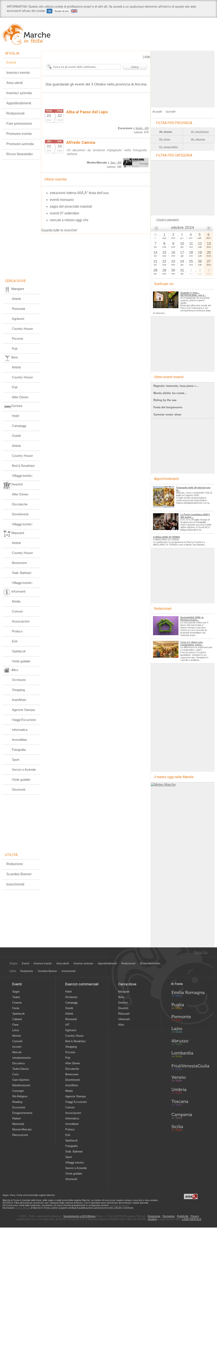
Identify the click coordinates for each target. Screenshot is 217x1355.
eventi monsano (62, 199)
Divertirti (123, 1008)
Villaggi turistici (22, 475)
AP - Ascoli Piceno (200, 131)
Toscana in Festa (190, 1103)
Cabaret (17, 1019)
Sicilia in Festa (190, 1128)
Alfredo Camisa (80, 142)
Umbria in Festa (190, 1091)
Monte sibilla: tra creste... (170, 393)
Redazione (14, 864)
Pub (14, 348)
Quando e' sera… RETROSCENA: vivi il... (193, 293)
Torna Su (200, 952)
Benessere (19, 563)
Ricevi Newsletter (19, 154)
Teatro (16, 997)
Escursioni (18, 1107)
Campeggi (19, 426)
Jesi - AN (115, 162)
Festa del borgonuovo (167, 407)
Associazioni (20, 621)
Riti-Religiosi (20, 1096)
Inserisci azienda (19, 93)
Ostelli (16, 436)
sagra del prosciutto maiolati (71, 206)
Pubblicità (182, 1216)
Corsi (15, 1074)
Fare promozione (19, 123)
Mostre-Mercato (22, 1129)
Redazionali (15, 113)
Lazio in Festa (190, 1031)
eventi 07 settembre (64, 213)
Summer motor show (167, 414)
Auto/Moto (19, 700)
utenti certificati (22, 1208)
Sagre (15, 991)
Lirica (15, 1030)
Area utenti (14, 83)
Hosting (152, 1219)
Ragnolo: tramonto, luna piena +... (176, 385)
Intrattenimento (21, 1057)
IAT (67, 1024)
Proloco (17, 631)
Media (16, 601)
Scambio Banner (19, 874)
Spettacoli (18, 651)
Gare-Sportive (20, 1079)
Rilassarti (124, 1013)
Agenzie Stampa (23, 710)
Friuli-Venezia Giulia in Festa (190, 1067)
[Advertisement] (182, 77)
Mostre (16, 1035)
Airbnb (16, 299)
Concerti (17, 1041)
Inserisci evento (18, 72)
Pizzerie (17, 338)
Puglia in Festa (190, 1007)
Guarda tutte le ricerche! (59, 230)
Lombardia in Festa (190, 1055)
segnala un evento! (119, 1205)
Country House (22, 328)
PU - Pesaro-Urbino (168, 147)
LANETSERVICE (191, 1219)
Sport (15, 759)
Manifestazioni (21, 1085)
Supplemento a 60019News (79, 1216)
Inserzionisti (15, 884)
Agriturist (18, 318)
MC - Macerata (198, 139)
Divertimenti (20, 514)
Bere (121, 997)
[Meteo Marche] (163, 784)
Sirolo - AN (142, 128)
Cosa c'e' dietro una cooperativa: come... (191, 643)
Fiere (15, 1024)
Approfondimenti (18, 103)
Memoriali (18, 1124)
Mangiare (123, 991)
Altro (121, 1024)
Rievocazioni (20, 1135)
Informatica (19, 729)
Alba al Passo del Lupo (87, 112)
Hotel (15, 416)
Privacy (195, 1216)
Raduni (16, 1118)
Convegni (18, 1090)
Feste (15, 1008)
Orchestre (19, 680)
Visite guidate (21, 661)
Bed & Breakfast (23, 465)
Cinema (17, 1002)
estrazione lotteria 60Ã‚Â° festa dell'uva (79, 193)
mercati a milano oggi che (69, 220)
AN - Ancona (165, 131)
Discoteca (18, 1063)
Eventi (11, 62)
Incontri (16, 1046)
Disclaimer (169, 1216)
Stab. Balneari (21, 573)
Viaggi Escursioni (24, 720)
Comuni (17, 611)
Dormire (123, 1002)
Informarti (124, 1019)
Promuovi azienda (20, 144)
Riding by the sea (164, 400)
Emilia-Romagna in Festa (190, 995)
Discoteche (20, 504)
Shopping (18, 690)
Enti (14, 641)
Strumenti (18, 789)
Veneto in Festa (190, 1079)
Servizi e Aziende (24, 769)
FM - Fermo (164, 139)
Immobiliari (19, 739)
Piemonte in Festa (190, 1019)
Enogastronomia (22, 1112)
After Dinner (20, 397)
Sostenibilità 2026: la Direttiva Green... (191, 618)
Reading (17, 1101)
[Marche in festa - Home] (31, 34)
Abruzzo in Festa (190, 1043)
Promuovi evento (19, 134)
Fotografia (19, 749)
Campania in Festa (190, 1116)
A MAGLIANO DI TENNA (166, 537)
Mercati (16, 1052)
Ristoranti (18, 308)
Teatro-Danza (20, 1068)
